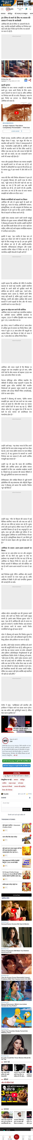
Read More (8, 729)
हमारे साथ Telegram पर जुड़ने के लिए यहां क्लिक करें (16, 765)
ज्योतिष (4, 783)
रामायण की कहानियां (19, 786)
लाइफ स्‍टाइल (12, 783)
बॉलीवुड (10, 13)
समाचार (3, 13)
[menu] (3, 9)
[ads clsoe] (32, 1130)
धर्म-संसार (20, 783)
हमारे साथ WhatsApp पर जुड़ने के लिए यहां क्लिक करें (16, 761)
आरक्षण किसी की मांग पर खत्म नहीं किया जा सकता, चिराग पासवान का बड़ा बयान (19, 1121)
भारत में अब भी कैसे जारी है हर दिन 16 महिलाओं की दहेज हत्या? (19, 1074)
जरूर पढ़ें (7, 1062)
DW (10, 79)
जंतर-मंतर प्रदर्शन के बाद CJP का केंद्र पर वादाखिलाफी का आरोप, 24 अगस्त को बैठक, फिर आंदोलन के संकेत (6, 1121)
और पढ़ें (15, 755)
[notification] (30, 9)
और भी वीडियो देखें (7, 1082)
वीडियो (6, 1079)
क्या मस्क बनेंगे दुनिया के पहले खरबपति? (5, 1074)
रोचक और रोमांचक (7, 790)
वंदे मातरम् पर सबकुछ (21, 13)
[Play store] (26, 9)
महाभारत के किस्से (7, 786)
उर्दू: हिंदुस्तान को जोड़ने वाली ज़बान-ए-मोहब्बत (16, 776)
